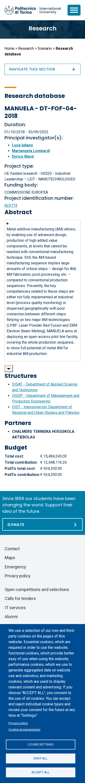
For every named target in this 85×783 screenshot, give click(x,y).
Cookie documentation (24, 729)
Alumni (11, 616)
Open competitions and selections (37, 589)
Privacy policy (18, 723)
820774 (10, 205)
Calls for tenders (20, 598)
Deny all (40, 758)
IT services (15, 607)
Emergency (15, 566)
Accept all (40, 772)
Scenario (45, 48)
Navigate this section (32, 69)
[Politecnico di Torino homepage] (32, 10)
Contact (12, 548)
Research (43, 28)
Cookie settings (41, 744)
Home (9, 48)
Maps (10, 557)
